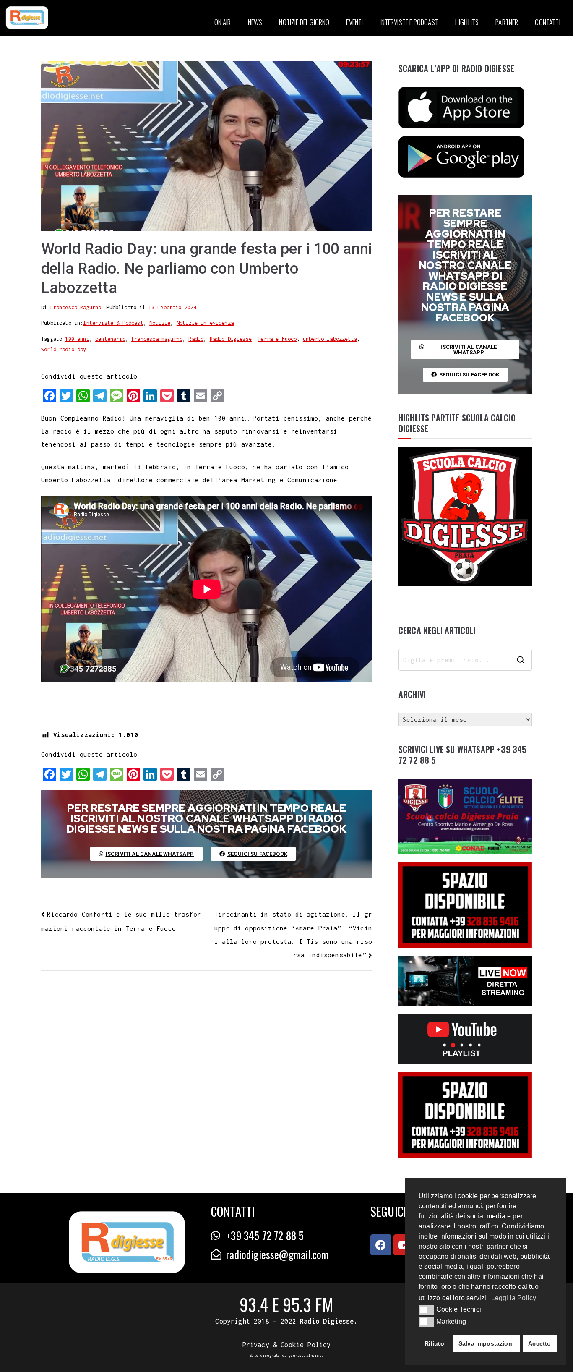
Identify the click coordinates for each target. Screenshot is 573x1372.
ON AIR (222, 22)
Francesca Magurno (76, 307)
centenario (110, 339)
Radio (195, 339)
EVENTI (354, 22)
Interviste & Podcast (113, 323)
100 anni (77, 339)
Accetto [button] (539, 1343)
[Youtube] (403, 1244)
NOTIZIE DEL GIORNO (304, 22)
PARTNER (506, 22)
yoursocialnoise (305, 1355)
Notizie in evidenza (205, 323)
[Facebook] (380, 1244)
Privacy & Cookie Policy (286, 1344)
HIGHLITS (467, 22)
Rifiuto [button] (434, 1343)
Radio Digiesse (231, 339)
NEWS (255, 22)
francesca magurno (156, 339)
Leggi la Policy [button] (514, 1297)
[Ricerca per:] (465, 659)
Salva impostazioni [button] (486, 1343)
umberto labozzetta (330, 339)
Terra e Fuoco (277, 339)
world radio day (63, 349)
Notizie (159, 323)
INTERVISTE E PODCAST (409, 22)
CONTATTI (547, 22)
